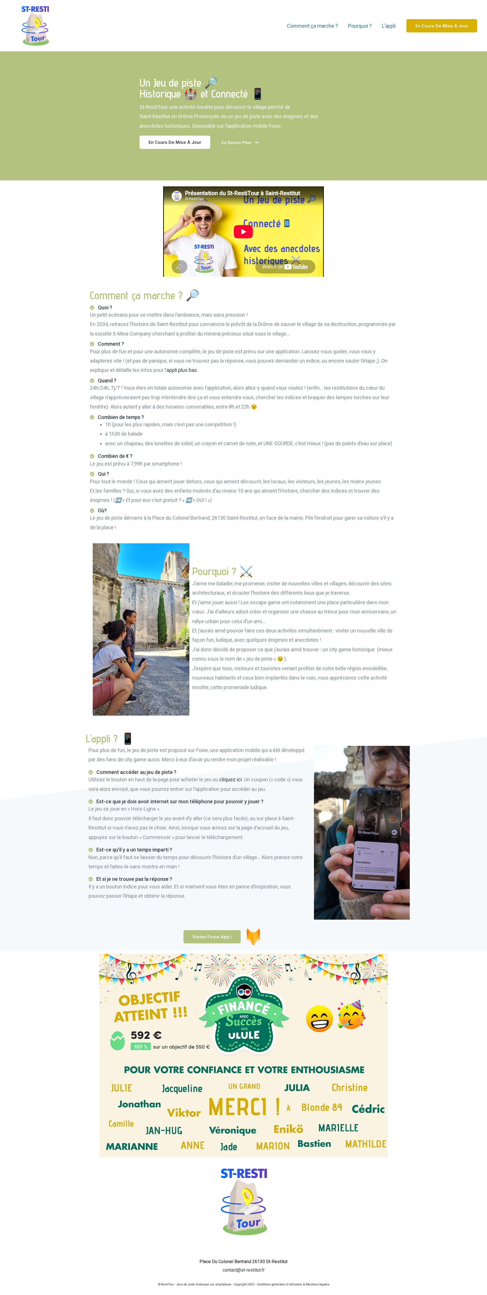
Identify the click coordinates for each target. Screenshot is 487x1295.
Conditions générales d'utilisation (279, 1284)
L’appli (389, 26)
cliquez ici (230, 779)
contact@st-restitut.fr (244, 1270)
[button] (175, 142)
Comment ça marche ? (312, 26)
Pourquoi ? (360, 26)
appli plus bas (182, 370)
